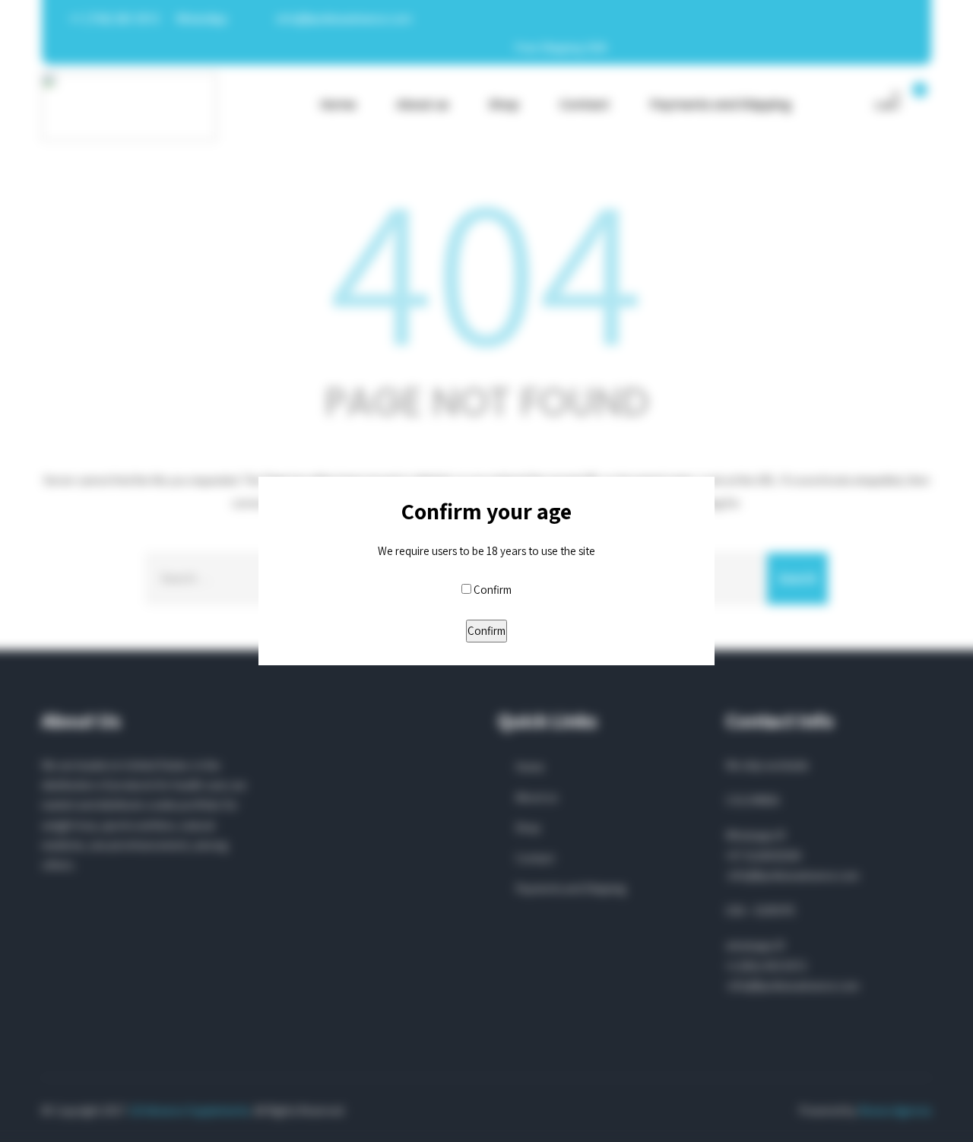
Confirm (493, 589)
